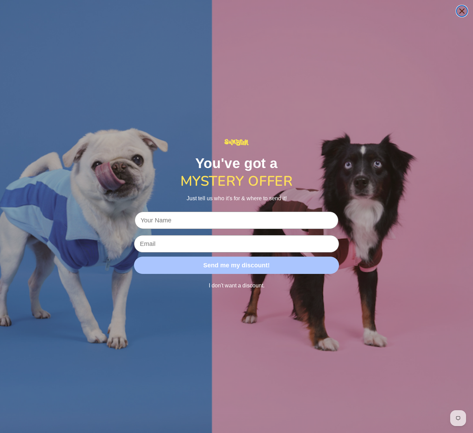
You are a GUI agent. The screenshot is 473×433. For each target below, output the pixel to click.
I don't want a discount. (237, 285)
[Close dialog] (461, 11)
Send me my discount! (236, 265)
